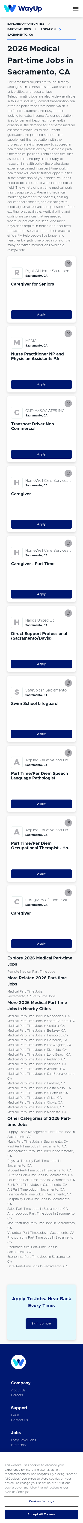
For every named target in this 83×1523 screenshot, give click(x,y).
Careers (17, 1395)
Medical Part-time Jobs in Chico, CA (34, 1097)
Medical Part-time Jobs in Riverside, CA (37, 1050)
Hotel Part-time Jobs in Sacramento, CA (37, 1266)
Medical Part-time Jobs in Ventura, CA (36, 1026)
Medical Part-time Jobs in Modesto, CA (37, 1112)
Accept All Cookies (41, 1514)
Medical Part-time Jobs (25, 991)
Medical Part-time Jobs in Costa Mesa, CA (39, 1088)
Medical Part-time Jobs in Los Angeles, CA (39, 1045)
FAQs (15, 1415)
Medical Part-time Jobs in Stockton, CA (37, 1064)
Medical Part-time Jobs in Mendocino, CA (38, 1016)
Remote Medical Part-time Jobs (31, 971)
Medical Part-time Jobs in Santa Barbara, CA (41, 1021)
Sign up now (41, 1323)
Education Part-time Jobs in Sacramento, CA (41, 1180)
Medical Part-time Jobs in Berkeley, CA (36, 1030)
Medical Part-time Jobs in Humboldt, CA (37, 1035)
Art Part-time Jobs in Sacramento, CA (36, 1189)
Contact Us (19, 1420)
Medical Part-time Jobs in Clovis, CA (34, 1102)
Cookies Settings (41, 1501)
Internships (19, 1445)
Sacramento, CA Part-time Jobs (31, 996)
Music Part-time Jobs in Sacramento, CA (37, 1141)
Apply (41, 314)
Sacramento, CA (20, 34)
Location (48, 29)
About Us (18, 1390)
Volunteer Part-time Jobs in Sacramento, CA (40, 1232)
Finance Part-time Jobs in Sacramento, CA (39, 1194)
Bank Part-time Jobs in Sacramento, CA (37, 1185)
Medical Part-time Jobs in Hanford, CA (36, 1083)
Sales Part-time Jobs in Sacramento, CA (37, 1208)
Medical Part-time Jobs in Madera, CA (36, 1107)
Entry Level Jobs (23, 1440)
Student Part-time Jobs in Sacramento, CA (39, 1170)
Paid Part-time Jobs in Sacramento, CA (37, 1146)
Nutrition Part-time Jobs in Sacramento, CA (40, 1175)
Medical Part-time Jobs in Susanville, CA (37, 1093)
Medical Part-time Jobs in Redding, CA (36, 1059)
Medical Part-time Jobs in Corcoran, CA (37, 1040)
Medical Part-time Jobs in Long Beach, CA (39, 1054)
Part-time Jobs (19, 29)
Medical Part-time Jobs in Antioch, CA (36, 1069)
